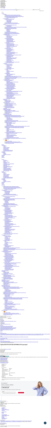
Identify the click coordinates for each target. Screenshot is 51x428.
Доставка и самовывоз (7, 147)
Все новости (2, 319)
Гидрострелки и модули (7, 164)
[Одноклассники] (1, 356)
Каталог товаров (4, 411)
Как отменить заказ (6, 149)
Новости (3, 408)
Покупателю (3, 145)
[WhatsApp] (6, 356)
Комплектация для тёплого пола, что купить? (6, 329)
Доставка (3, 417)
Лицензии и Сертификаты (7, 154)
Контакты (3, 157)
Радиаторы (5, 14)
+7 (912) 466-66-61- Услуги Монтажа (16, 421)
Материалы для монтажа (7, 109)
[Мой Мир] (3, 356)
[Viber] (5, 356)
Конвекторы (5, 99)
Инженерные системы (7, 34)
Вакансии (5, 153)
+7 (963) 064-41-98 (5, 387)
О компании (3, 152)
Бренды (3, 412)
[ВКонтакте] (0, 356)
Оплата (4, 146)
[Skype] (7, 356)
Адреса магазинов (4, 414)
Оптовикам (3, 151)
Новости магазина (3, 317)
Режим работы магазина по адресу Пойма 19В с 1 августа (8, 321)
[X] (4, 356)
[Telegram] (8, 356)
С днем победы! (2, 322)
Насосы (5, 24)
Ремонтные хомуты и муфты (7, 169)
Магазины (3, 155)
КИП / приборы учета (6, 102)
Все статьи (1, 325)
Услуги (3, 156)
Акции (3, 144)
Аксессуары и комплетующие (8, 114)
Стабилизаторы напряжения (6, 280)
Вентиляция (5, 108)
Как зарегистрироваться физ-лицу (8, 150)
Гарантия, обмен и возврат (5, 415)
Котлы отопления (6, 18)
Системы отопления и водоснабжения (9, 79)
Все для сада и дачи (4, 310)
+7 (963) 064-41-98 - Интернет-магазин (5, 421)
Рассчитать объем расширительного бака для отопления (8, 328)
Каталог (3, 13)
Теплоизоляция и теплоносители (8, 106)
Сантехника (5, 63)
